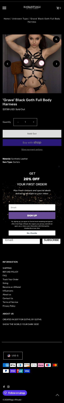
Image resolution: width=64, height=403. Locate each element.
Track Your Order (10, 279)
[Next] (56, 63)
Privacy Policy (9, 306)
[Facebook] (4, 387)
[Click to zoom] (56, 39)
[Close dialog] (59, 166)
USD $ (15, 355)
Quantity (7, 122)
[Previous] (7, 63)
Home (7, 19)
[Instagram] (8, 387)
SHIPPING (7, 268)
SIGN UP (32, 215)
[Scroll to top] (57, 394)
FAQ (5, 275)
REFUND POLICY (10, 272)
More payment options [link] (31, 149)
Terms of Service (10, 302)
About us (7, 294)
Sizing (5, 283)
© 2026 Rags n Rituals (12, 400)
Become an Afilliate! (12, 287)
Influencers (8, 291)
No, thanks (32, 233)
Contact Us (8, 298)
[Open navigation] (10, 8)
